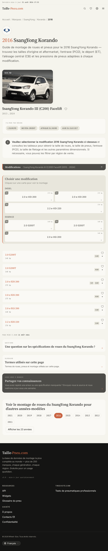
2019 (29, 415)
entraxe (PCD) (70, 51)
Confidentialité (10, 521)
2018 (39, 415)
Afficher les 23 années (20, 429)
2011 (10, 422)
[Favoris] (90, 8)
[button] (54, 167)
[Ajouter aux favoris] (65, 108)
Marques (16, 19)
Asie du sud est (70, 128)
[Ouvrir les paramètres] (97, 8)
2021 (10, 415)
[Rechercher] (84, 8)
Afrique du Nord (49, 128)
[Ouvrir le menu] (103, 8)
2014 (77, 415)
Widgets (6, 495)
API (4, 490)
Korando (41, 19)
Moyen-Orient (29, 128)
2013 (87, 415)
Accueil (6, 19)
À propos (7, 511)
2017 (48, 415)
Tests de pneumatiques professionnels (75, 490)
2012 (97, 415)
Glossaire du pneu (11, 500)
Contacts (7, 517)
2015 (68, 415)
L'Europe (12, 128)
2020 (19, 415)
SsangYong (29, 19)
